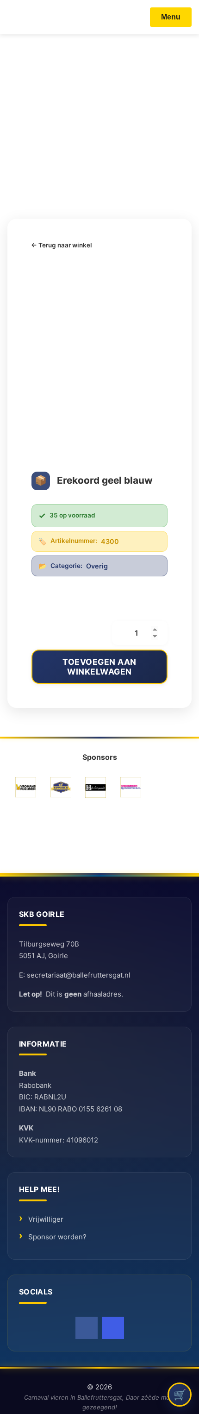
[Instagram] (113, 1328)
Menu (170, 17)
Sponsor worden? (57, 1236)
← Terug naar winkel (61, 245)
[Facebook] (86, 1328)
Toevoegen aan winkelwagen (99, 666)
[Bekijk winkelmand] (180, 1394)
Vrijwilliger (45, 1219)
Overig (97, 566)
